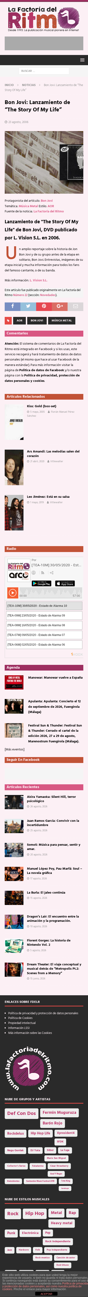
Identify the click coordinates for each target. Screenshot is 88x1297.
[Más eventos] (14, 749)
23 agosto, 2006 (18, 122)
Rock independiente (57, 1241)
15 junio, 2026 (37, 979)
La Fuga (65, 1150)
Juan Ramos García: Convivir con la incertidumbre (53, 823)
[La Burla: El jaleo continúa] (14, 898)
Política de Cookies (20, 1018)
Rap (72, 1213)
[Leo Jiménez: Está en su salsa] (14, 512)
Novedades (48, 295)
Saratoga (65, 1188)
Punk (11, 1233)
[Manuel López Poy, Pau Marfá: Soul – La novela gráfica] (14, 874)
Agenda (13, 668)
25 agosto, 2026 (38, 830)
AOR (51, 206)
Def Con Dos (21, 1114)
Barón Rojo (52, 1123)
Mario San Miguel (56, 1158)
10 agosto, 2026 (38, 926)
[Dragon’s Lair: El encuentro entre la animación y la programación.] (14, 922)
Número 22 (20, 295)
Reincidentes (13, 1181)
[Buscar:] (44, 71)
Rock (13, 1214)
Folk (37, 1250)
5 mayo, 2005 (37, 412)
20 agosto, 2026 (38, 855)
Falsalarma (37, 1166)
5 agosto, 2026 (38, 950)
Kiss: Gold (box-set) (41, 406)
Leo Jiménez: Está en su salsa (48, 497)
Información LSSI (19, 1028)
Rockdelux (15, 1134)
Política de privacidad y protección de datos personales (43, 1013)
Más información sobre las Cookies (30, 1033)
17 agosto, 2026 (38, 879)
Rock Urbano (63, 1265)
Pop (47, 1233)
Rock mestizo (42, 1258)
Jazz (9, 1250)
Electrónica (30, 1233)
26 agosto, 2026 (38, 806)
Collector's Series (16, 1166)
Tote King (65, 1181)
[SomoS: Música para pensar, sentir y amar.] (14, 850)
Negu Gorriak (15, 1150)
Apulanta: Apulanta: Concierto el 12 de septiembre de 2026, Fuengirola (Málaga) (54, 707)
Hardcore (24, 1250)
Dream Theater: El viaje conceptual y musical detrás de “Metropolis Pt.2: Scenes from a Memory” (54, 969)
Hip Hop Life (40, 1133)
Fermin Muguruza (59, 1112)
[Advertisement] (46, 42)
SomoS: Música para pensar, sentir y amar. (53, 847)
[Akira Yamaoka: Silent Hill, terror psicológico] (14, 802)
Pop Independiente (57, 1250)
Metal (56, 1213)
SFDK (60, 1141)
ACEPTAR (46, 1293)
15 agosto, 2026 (38, 898)
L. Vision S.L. (38, 280)
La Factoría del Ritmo (49, 211)
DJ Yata (35, 1150)
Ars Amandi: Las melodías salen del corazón (53, 454)
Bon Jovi (47, 201)
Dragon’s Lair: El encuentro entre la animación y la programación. (53, 919)
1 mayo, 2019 (37, 502)
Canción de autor (66, 1258)
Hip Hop (34, 1214)
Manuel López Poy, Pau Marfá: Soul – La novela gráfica (54, 871)
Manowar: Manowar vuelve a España (55, 677)
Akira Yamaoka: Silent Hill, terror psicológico (51, 799)
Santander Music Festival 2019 (40, 1181)
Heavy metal (61, 1223)
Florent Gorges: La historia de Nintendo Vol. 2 (48, 943)
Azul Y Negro (56, 1174)
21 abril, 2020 (37, 461)
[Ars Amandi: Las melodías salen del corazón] (14, 467)
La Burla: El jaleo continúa (46, 892)
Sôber (50, 1150)
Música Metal (28, 206)
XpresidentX (66, 1133)
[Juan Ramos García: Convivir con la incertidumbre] (14, 826)
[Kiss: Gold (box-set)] (14, 422)
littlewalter (56, 461)
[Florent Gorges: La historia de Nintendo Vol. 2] (14, 946)
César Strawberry (59, 1166)
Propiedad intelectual (22, 1023)
